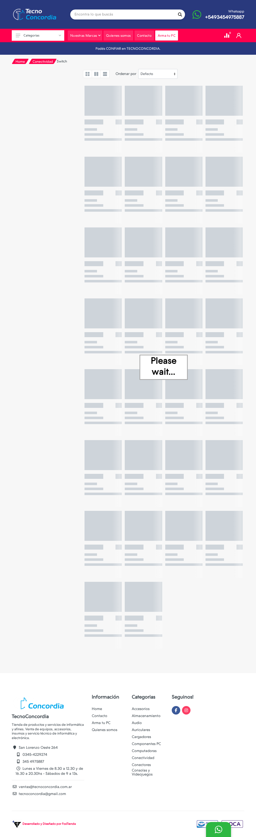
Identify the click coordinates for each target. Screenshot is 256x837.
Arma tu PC (101, 723)
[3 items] (96, 74)
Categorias (31, 35)
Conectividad (42, 61)
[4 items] (87, 74)
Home (20, 61)
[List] (105, 74)
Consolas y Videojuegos (142, 772)
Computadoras (144, 751)
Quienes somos (104, 730)
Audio (137, 723)
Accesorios (141, 709)
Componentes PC (146, 744)
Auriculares (141, 730)
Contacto (99, 716)
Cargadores (141, 737)
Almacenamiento (146, 716)
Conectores (141, 765)
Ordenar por (126, 73)
